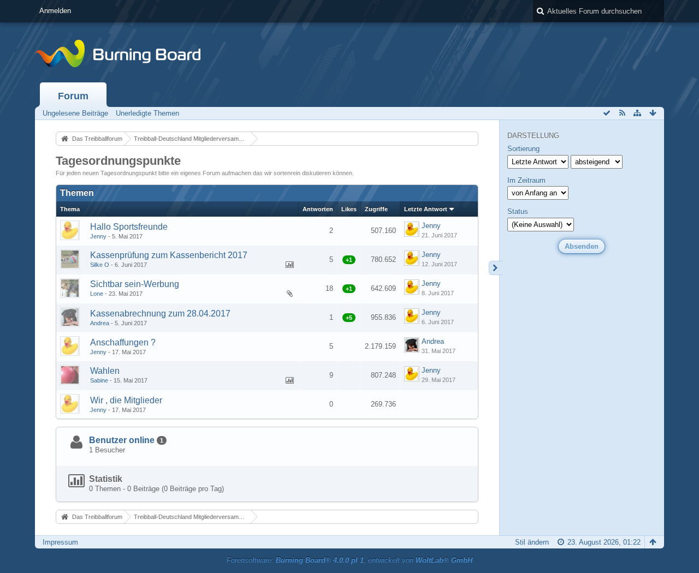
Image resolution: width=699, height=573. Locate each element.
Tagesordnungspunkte (118, 161)
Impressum (60, 542)
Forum (73, 96)
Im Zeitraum (526, 180)
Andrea (99, 323)
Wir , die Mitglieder (126, 400)
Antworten (318, 209)
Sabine (99, 380)
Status (517, 211)
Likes (349, 209)
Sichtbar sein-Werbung (134, 284)
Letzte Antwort (425, 209)
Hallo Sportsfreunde (129, 226)
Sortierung (523, 149)
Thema (70, 209)
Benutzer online (122, 440)
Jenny (98, 236)
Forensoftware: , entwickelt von (349, 560)
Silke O (99, 264)
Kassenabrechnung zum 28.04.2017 (160, 313)
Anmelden (55, 11)
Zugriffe (376, 209)
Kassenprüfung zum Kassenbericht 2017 (168, 255)
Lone (96, 293)
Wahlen (105, 370)
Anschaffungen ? (123, 342)
